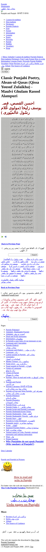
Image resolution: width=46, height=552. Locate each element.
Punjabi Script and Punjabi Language (20, 409)
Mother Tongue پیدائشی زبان (17, 361)
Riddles (9, 44)
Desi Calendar (6, 451)
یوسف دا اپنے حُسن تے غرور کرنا (22, 266)
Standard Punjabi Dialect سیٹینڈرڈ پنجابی (22, 428)
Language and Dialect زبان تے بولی (20, 350)
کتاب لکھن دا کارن (20, 262)
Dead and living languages (16, 336)
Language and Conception (16, 343)
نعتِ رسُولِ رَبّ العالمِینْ (13, 259)
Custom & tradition (13, 20)
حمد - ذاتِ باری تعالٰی (34, 259)
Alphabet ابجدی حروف (15, 334)
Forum (8, 31)
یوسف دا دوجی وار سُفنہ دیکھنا (23, 271)
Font (7, 28)
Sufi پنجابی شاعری (14, 430)
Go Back (5, 72)
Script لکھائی (11, 425)
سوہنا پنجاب (23, 495)
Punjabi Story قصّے (13, 418)
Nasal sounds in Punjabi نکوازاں (19, 366)
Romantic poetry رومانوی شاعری (19, 423)
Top (31, 547)
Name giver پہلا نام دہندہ (16, 364)
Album (7, 66)
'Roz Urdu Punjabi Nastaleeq (13, 488)
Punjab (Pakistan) (13, 330)
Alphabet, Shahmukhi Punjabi (17, 332)
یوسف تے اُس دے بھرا (9, 275)
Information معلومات (14, 339)
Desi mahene (11, 22)
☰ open (5, 68)
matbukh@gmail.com (9, 295)
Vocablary (10, 46)
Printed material (12, 439)
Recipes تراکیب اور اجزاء (24, 64)
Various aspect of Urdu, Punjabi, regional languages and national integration (22, 433)
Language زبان (12, 352)
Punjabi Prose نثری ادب (15, 405)
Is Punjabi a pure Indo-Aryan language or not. (23, 341)
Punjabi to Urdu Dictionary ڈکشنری (20, 421)
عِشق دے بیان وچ (38, 262)
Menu (5, 57)
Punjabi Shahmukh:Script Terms (18, 411)
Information (10, 33)
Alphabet (11, 57)
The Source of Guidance (20, 66)
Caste (26, 59)
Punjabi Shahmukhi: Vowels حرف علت (22, 416)
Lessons (9, 35)
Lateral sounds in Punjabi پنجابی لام (20, 355)
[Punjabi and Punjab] (2, 11)
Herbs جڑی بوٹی (12, 519)
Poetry (8, 37)
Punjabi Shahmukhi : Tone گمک (19, 414)
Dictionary (10, 24)
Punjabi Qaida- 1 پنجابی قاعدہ (18, 407)
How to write (40, 59)
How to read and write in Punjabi (23, 478)
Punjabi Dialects (12, 26)
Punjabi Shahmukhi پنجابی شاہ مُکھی (8, 6)
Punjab (8, 42)
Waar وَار (10, 437)
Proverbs (9, 39)
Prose (8, 48)
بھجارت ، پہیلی (23, 500)
